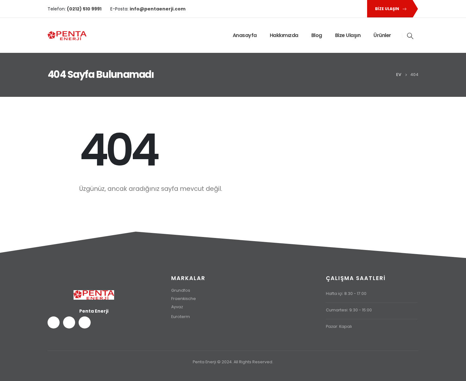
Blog (316, 35)
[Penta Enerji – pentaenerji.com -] (67, 35)
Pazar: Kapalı (339, 326)
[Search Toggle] (410, 36)
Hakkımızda (284, 35)
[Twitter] (346, 8)
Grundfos (180, 290)
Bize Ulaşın (348, 35)
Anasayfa (245, 35)
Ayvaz (177, 306)
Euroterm (180, 316)
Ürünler (382, 35)
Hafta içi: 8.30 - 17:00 (346, 293)
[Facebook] (335, 8)
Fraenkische (183, 298)
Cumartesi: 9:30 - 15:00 (349, 310)
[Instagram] (357, 8)
